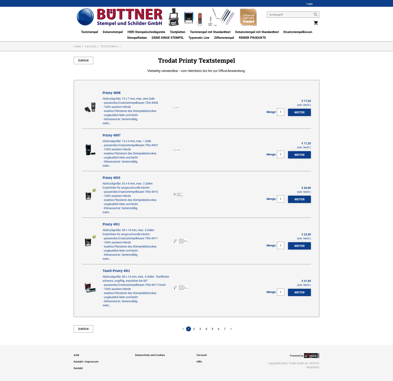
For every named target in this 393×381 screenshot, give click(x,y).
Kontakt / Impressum (86, 361)
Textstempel (89, 32)
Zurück (83, 60)
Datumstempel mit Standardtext (257, 32)
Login (309, 4)
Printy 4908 (112, 92)
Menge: (271, 112)
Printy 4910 (111, 177)
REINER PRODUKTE (252, 38)
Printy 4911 (111, 224)
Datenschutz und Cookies (150, 355)
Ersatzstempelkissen (297, 32)
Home (77, 46)
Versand (201, 355)
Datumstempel (113, 32)
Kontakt (78, 368)
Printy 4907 (112, 135)
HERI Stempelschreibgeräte (146, 32)
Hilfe (199, 361)
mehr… (107, 123)
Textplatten (177, 32)
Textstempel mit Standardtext (210, 32)
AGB (76, 355)
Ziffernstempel (224, 38)
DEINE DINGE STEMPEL (168, 38)
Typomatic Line (199, 38)
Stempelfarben (137, 38)
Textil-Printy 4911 (116, 270)
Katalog (90, 46)
